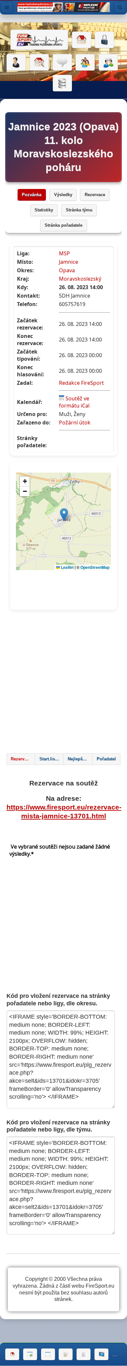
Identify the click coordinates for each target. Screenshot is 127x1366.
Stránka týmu (79, 210)
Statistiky (44, 210)
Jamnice (68, 261)
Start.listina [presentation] (51, 759)
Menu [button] (7, 7)
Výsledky (63, 195)
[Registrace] (16, 62)
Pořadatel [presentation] (106, 759)
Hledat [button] (120, 7)
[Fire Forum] (108, 62)
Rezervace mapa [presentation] (23, 759)
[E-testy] (85, 62)
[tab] (21, 759)
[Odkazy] (39, 62)
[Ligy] (62, 83)
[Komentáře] (62, 62)
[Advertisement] (63, 683)
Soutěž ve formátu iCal (74, 402)
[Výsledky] (84, 1354)
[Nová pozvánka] (30, 1354)
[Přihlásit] (104, 40)
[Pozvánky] (48, 1354)
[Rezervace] (66, 1354)
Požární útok (75, 422)
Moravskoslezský (80, 278)
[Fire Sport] (39, 40)
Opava (67, 270)
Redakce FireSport (81, 382)
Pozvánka (31, 195)
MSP (64, 253)
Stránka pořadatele (63, 225)
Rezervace (95, 195)
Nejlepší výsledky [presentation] (80, 759)
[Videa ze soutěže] (101, 1354)
